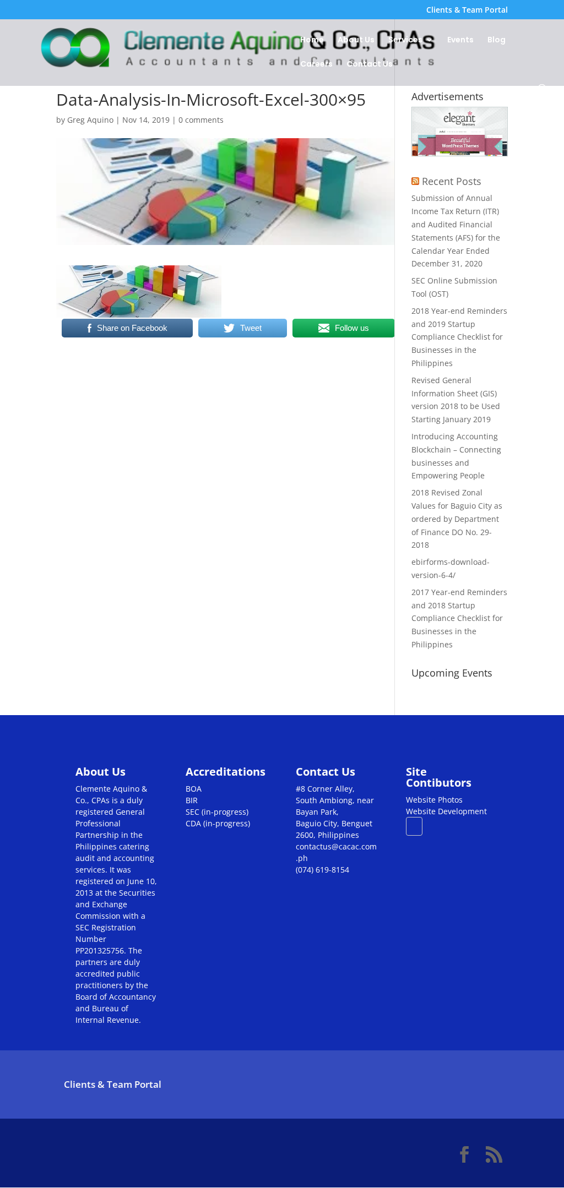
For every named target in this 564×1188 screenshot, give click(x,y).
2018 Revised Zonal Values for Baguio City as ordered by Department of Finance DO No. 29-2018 (456, 518)
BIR (192, 800)
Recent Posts (451, 181)
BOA (194, 788)
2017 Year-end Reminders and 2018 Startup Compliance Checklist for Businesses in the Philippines (459, 618)
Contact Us (369, 64)
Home (312, 40)
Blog (496, 40)
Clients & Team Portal (467, 10)
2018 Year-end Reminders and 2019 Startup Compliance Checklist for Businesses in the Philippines (459, 337)
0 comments (201, 120)
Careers (316, 64)
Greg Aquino (90, 120)
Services (405, 40)
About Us (356, 40)
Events (460, 40)
